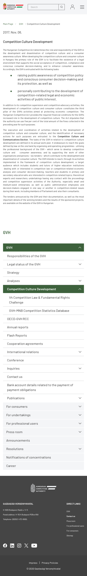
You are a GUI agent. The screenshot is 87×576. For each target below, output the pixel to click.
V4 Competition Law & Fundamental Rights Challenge (39, 299)
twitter (26, 546)
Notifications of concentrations (28, 457)
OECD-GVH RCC (18, 319)
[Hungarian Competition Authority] (13, 6)
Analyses (13, 281)
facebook (5, 546)
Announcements (18, 440)
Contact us (14, 376)
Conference (15, 360)
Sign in (72, 6)
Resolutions (14, 449)
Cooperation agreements (25, 343)
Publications (16, 398)
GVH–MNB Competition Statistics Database (39, 310)
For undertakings (18, 415)
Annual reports (17, 327)
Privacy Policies (50, 562)
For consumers (72, 531)
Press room (14, 432)
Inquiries (13, 368)
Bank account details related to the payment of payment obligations (40, 387)
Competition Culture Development (31, 289)
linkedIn (12, 546)
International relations (23, 352)
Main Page (8, 24)
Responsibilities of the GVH (26, 256)
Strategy (13, 272)
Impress (33, 562)
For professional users (22, 423)
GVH (9, 247)
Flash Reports (17, 335)
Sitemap (70, 535)
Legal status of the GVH (23, 264)
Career (11, 466)
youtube (34, 546)
